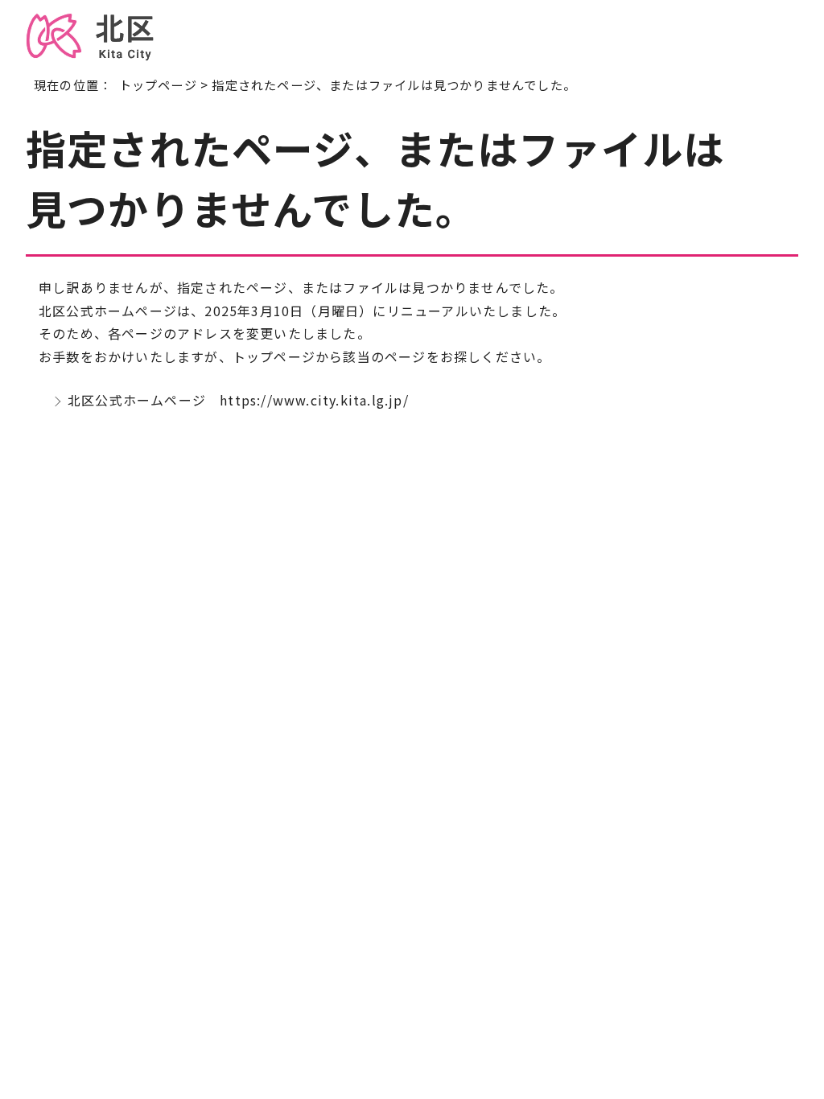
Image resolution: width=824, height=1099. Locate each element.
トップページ (158, 84)
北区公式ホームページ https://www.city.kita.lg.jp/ (238, 400)
